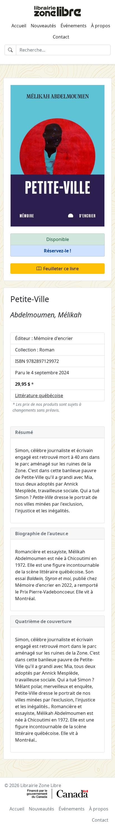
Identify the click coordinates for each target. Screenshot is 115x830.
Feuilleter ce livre (61, 269)
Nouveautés (43, 26)
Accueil (18, 26)
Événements (74, 26)
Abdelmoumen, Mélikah (46, 314)
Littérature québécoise (39, 395)
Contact (61, 37)
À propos (100, 26)
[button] (57, 251)
